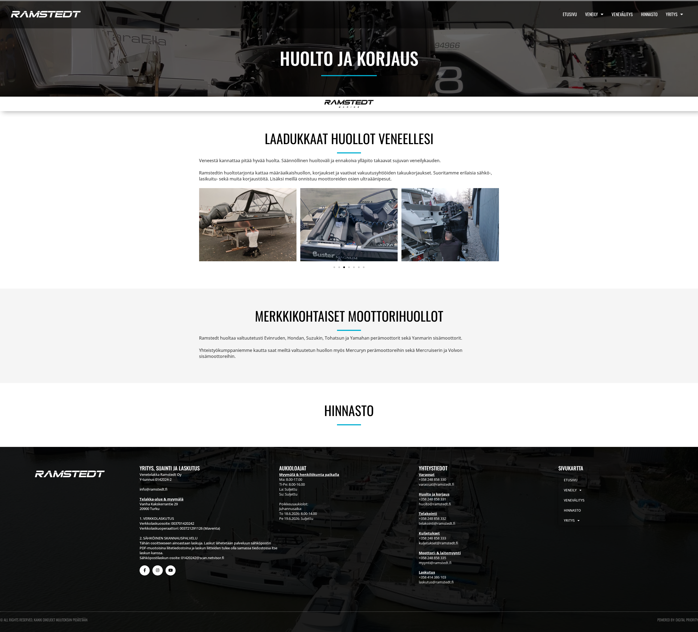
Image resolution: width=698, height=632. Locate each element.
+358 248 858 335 (432, 557)
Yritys (672, 14)
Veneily (591, 14)
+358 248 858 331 (432, 499)
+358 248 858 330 (432, 479)
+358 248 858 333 (432, 538)
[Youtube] (171, 570)
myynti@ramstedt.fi (435, 562)
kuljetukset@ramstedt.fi (438, 543)
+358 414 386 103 (432, 577)
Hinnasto (649, 14)
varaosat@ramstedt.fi (436, 484)
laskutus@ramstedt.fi (436, 582)
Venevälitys (622, 14)
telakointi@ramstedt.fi (437, 523)
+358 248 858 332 (432, 518)
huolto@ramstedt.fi (435, 504)
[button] (334, 267)
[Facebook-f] (145, 570)
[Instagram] (157, 570)
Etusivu (570, 14)
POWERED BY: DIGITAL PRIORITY (677, 619)
